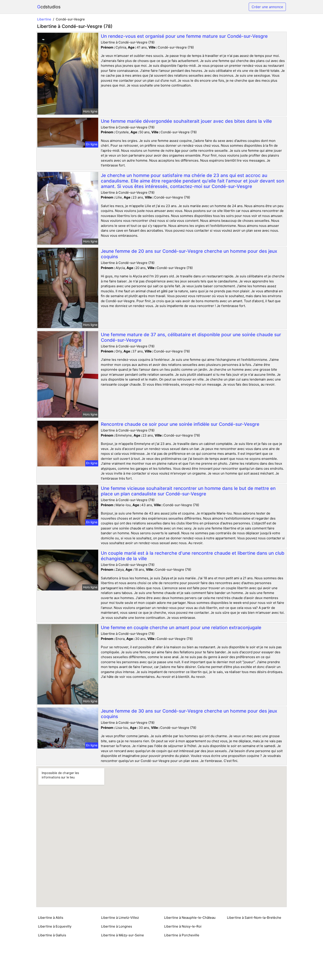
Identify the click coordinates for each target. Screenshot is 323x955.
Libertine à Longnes (116, 926)
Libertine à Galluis (52, 935)
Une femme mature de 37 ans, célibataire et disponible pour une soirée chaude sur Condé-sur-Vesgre (191, 337)
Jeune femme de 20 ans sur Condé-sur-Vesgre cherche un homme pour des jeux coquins (189, 253)
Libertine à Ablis (50, 917)
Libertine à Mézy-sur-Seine (122, 935)
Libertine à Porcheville (181, 935)
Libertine (44, 19)
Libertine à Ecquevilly (54, 926)
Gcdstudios (48, 6)
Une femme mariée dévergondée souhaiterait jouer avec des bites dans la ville (186, 121)
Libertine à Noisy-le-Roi (182, 926)
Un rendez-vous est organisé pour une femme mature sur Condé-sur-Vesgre (184, 36)
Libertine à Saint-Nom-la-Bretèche (254, 917)
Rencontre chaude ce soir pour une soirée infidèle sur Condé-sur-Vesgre (180, 424)
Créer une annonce (267, 7)
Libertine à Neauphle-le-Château (190, 917)
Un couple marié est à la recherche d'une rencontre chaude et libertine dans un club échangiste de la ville (192, 555)
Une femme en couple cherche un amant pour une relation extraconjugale (181, 627)
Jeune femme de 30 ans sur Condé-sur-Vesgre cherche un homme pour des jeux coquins (189, 713)
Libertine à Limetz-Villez (120, 917)
